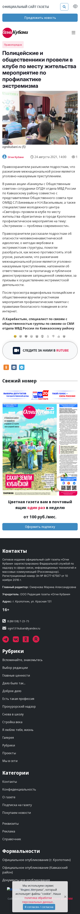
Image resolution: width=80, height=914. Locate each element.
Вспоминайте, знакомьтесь (22, 660)
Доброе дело (11, 691)
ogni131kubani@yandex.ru (24, 628)
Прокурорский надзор (19, 706)
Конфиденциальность (19, 789)
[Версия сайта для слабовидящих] (75, 6)
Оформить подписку (40, 527)
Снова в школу (13, 714)
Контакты (9, 781)
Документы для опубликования (26, 880)
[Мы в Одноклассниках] (28, 641)
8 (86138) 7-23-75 (18, 621)
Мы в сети (9, 761)
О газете (8, 797)
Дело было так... (13, 683)
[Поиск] (64, 6)
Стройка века (12, 722)
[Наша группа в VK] (18, 641)
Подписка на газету (17, 805)
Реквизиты (10, 823)
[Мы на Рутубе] (38, 641)
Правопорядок (13, 44)
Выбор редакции (15, 668)
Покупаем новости (16, 813)
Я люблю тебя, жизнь (17, 730)
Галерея (8, 737)
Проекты (9, 753)
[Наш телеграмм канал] (7, 641)
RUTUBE (62, 350)
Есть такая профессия (18, 699)
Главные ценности (16, 675)
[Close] (65, 897)
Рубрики (8, 745)
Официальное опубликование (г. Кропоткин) (36, 860)
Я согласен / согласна (39, 907)
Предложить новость (40, 18)
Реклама (8, 831)
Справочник (11, 839)
